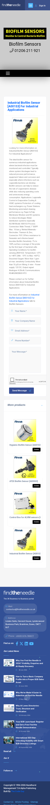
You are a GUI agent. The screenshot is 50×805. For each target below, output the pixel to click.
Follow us (8, 770)
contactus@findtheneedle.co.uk (20, 609)
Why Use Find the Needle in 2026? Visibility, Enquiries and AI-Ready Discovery (29, 663)
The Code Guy (17, 791)
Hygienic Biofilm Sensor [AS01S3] (25, 445)
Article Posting (22, 802)
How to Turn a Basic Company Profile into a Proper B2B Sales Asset (30, 679)
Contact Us (8, 802)
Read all (8, 751)
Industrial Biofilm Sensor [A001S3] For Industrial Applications (24, 298)
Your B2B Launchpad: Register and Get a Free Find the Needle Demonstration (30, 725)
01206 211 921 (27, 50)
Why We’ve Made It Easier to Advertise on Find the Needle (29, 694)
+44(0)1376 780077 (25, 636)
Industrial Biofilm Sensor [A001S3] (25, 553)
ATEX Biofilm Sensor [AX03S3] (23, 481)
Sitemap (34, 802)
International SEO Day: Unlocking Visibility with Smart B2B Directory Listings (29, 741)
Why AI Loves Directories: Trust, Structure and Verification (27, 709)
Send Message (19, 390)
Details (36, 449)
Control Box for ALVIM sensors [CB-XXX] (28, 517)
